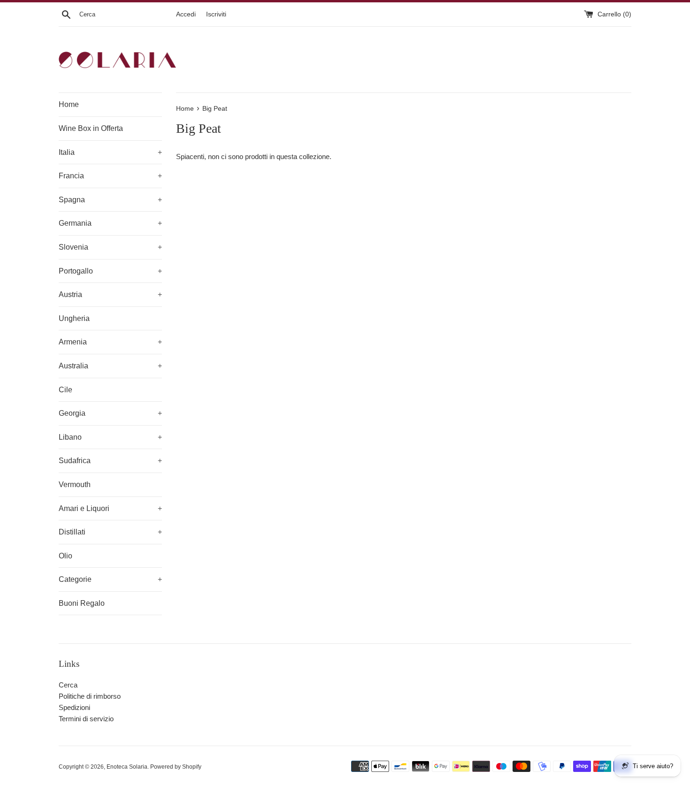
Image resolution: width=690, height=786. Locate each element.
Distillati (110, 532)
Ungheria (74, 318)
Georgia (110, 413)
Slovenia (110, 247)
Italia (110, 152)
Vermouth (75, 484)
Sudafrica (110, 461)
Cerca (68, 685)
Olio (65, 556)
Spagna (110, 200)
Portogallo (110, 271)
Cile (65, 390)
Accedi (186, 14)
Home (69, 104)
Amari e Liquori (110, 508)
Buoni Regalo (82, 603)
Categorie (110, 579)
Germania (110, 223)
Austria (110, 294)
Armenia (110, 342)
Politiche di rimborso (90, 696)
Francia (110, 176)
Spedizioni (74, 707)
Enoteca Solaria (127, 766)
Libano (110, 437)
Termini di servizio (86, 719)
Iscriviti (216, 14)
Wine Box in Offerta (91, 128)
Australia (110, 366)
